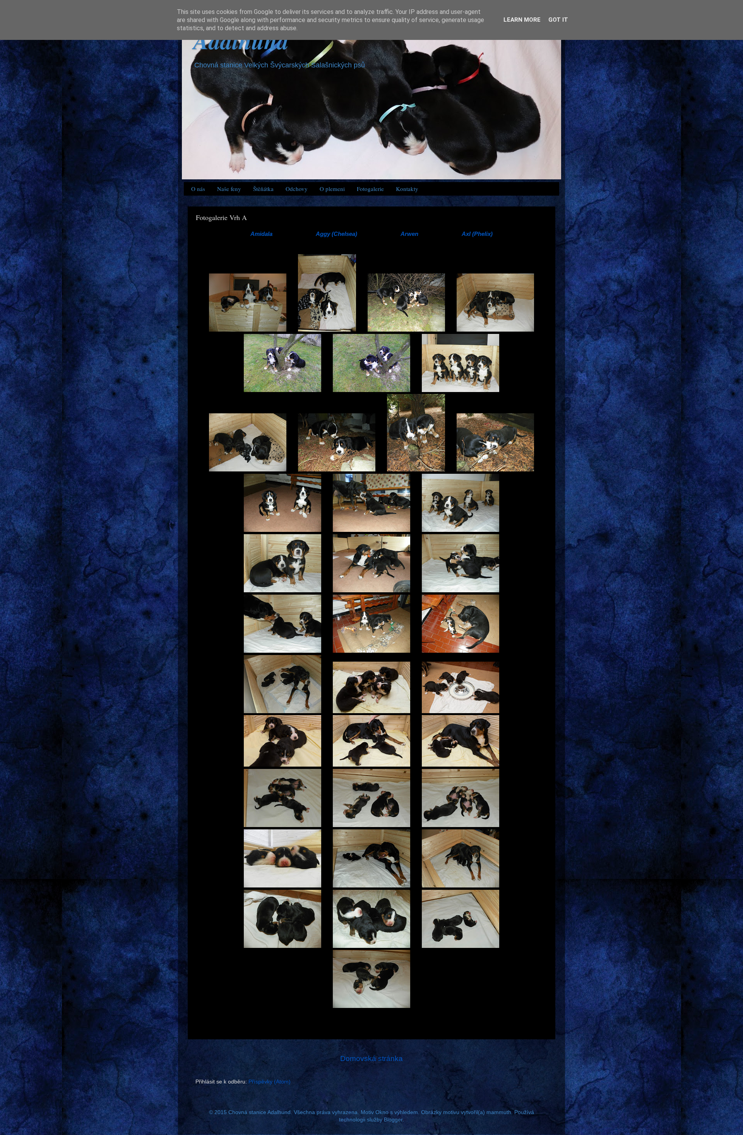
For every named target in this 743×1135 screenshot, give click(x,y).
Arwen (409, 234)
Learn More (522, 19)
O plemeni (332, 189)
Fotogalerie (370, 189)
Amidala (261, 234)
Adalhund (241, 40)
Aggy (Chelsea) (336, 234)
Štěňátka (263, 189)
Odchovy (297, 189)
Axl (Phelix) (477, 234)
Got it (558, 19)
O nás (198, 189)
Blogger (393, 1120)
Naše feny (229, 189)
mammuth (498, 1112)
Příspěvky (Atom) (269, 1082)
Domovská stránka (371, 1058)
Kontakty (407, 189)
